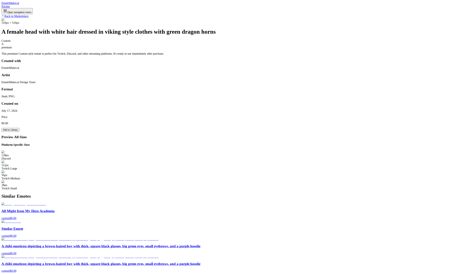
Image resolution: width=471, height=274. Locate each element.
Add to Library (10, 129)
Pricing (5, 6)
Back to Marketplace (16, 16)
